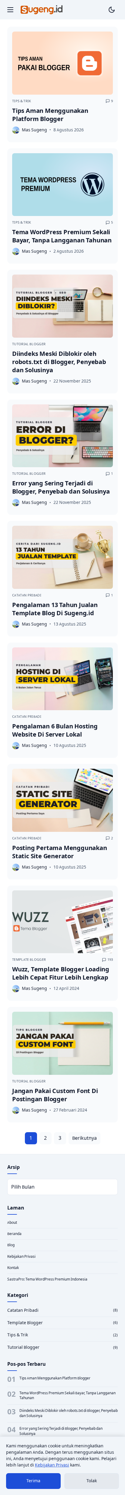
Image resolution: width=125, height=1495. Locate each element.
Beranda (14, 1233)
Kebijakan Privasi (21, 1256)
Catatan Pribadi (26, 595)
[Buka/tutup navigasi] (10, 9)
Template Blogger (29, 959)
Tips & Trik (21, 101)
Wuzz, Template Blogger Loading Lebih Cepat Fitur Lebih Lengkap (60, 973)
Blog (11, 1245)
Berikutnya (84, 1138)
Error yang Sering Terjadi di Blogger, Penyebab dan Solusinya (61, 487)
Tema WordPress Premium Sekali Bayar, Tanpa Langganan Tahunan (62, 236)
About (12, 1222)
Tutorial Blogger (29, 344)
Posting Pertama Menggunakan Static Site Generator (59, 852)
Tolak (91, 1480)
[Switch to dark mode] (112, 10)
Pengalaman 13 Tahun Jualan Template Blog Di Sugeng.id (55, 609)
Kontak (13, 1267)
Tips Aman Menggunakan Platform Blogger (50, 114)
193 (110, 959)
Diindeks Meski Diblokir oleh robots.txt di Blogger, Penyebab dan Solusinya (59, 361)
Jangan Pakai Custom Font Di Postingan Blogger (55, 1095)
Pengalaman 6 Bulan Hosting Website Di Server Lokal (55, 730)
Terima (33, 1480)
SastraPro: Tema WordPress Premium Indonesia (47, 1279)
